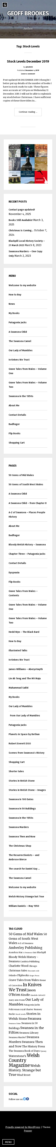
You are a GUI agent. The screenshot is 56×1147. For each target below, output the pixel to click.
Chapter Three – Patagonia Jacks (27, 553)
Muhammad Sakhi (18, 687)
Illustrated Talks (18, 650)
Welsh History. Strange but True (25, 1070)
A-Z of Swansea (25, 943)
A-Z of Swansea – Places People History (27, 514)
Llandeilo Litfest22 (37, 995)
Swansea (34, 1019)
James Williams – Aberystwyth (26, 669)
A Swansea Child (18, 331)
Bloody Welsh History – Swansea (27, 544)
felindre (13, 975)
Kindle (25, 995)
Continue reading (30, 113)
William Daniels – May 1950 (24, 906)
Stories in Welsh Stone (22, 780)
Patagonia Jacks (18, 322)
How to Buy (15, 294)
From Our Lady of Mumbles (25, 715)
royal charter (26, 1009)
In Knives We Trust (19, 359)
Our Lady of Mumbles (21, 350)
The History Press (33, 1046)
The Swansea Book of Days (24, 1050)
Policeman (14, 1009)
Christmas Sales (18, 970)
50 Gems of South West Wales (26, 484)
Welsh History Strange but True (26, 896)
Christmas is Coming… (21, 230)
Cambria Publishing (30, 961)
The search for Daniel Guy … (24, 868)
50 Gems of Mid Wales (21, 475)
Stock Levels (21, 1014)
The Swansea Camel (20, 341)
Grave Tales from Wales (24, 980)
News (12, 303)
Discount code (33, 971)
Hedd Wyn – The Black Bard (24, 631)
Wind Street (23, 1075)
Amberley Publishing (25, 948)
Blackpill (41, 952)
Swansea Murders (19, 827)
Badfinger (14, 424)
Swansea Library (29, 1032)
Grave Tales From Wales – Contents (23, 593)
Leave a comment (28, 74)
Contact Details (17, 414)
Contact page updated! (22, 209)
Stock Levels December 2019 (28, 61)
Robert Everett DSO (20, 743)
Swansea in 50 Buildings (22, 808)
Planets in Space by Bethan (24, 734)
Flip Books (14, 433)
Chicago (33, 966)
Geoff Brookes (28, 13)
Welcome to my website (22, 285)
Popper (28, 1130)
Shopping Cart (17, 442)
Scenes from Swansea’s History (26, 752)
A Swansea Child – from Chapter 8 (28, 503)
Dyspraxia (14, 572)
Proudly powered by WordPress (22, 1127)
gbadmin (29, 67)
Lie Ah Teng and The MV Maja (25, 678)
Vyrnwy (43, 1051)
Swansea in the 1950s (21, 396)
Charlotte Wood (18, 966)
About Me (14, 405)
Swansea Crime (15, 1023)
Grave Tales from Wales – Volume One (28, 371)
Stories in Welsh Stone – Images (27, 790)
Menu (8, 1142)
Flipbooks (23, 975)
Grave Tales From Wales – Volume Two (28, 384)
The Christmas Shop (20, 845)
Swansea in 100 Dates (21, 799)
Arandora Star (16, 952)
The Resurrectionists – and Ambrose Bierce (24, 857)
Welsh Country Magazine (24, 1060)
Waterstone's (17, 1056)
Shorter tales (16, 771)
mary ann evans (17, 1000)
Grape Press (34, 976)
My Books (14, 313)
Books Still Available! (21, 220)
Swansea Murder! (17, 1037)
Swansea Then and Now (22, 836)
